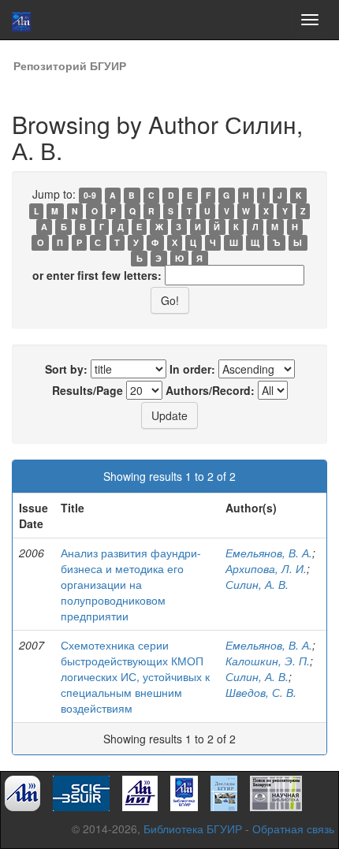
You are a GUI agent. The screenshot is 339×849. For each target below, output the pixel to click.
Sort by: (66, 369)
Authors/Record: (210, 390)
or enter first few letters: (97, 275)
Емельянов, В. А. (268, 552)
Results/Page (87, 390)
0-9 (90, 195)
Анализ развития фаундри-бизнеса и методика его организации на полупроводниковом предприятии (131, 584)
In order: (192, 369)
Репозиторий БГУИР (69, 65)
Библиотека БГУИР (192, 828)
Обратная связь (293, 828)
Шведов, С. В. (260, 692)
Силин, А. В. (257, 584)
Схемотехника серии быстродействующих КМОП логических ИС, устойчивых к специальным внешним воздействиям (135, 676)
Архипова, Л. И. (266, 568)
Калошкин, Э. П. (267, 660)
